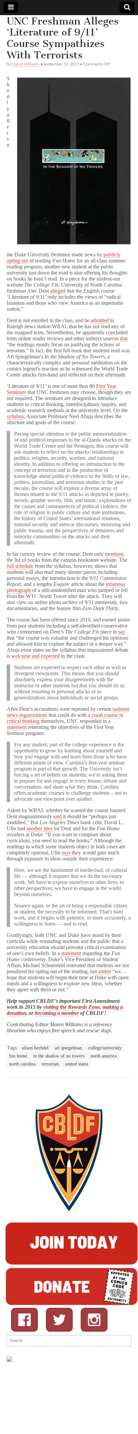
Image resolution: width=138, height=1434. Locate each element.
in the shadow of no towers (58, 1055)
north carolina (22, 1064)
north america (103, 1055)
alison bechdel (35, 1047)
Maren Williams (26, 63)
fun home (18, 1055)
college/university (105, 1047)
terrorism (50, 1064)
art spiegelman (68, 1047)
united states (76, 1064)
